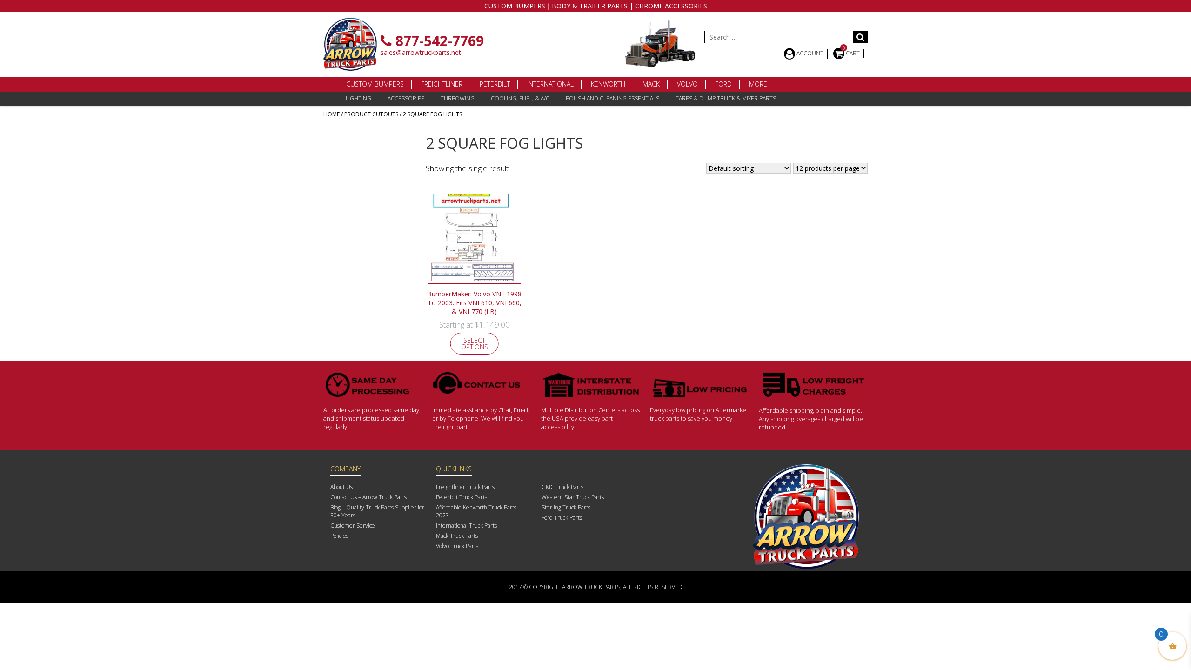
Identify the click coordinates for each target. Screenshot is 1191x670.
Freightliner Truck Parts (465, 487)
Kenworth (608, 84)
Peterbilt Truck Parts (461, 497)
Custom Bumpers (375, 84)
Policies (339, 536)
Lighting (358, 98)
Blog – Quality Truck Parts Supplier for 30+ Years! (377, 511)
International (550, 84)
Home (331, 114)
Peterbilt (495, 84)
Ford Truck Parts (562, 518)
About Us (341, 487)
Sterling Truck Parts (566, 507)
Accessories (406, 98)
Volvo (687, 84)
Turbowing (458, 98)
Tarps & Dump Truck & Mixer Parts (726, 98)
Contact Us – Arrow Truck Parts (368, 497)
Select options (474, 343)
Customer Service (352, 525)
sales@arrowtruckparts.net (421, 52)
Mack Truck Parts (457, 536)
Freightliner (441, 84)
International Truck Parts (466, 525)
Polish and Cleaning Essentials (612, 98)
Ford (723, 84)
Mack (651, 84)
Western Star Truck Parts (573, 497)
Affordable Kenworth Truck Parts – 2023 (478, 511)
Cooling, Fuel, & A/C (520, 98)
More (758, 84)
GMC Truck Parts (562, 487)
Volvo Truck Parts (457, 546)
